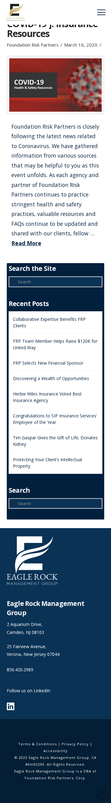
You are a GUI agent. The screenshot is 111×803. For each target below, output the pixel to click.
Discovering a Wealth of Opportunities (51, 378)
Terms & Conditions (37, 744)
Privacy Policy (75, 744)
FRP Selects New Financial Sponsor (48, 363)
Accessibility (55, 750)
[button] (101, 12)
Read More (26, 243)
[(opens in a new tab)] (55, 84)
